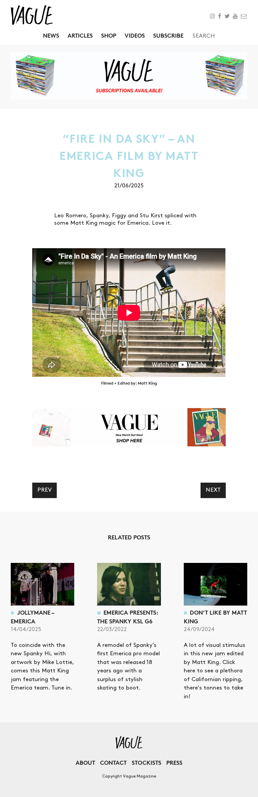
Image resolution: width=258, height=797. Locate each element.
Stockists (146, 762)
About (85, 762)
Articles (80, 35)
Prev (44, 490)
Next (213, 490)
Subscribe (168, 35)
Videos (135, 35)
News (51, 35)
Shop (108, 35)
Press (174, 762)
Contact (113, 762)
